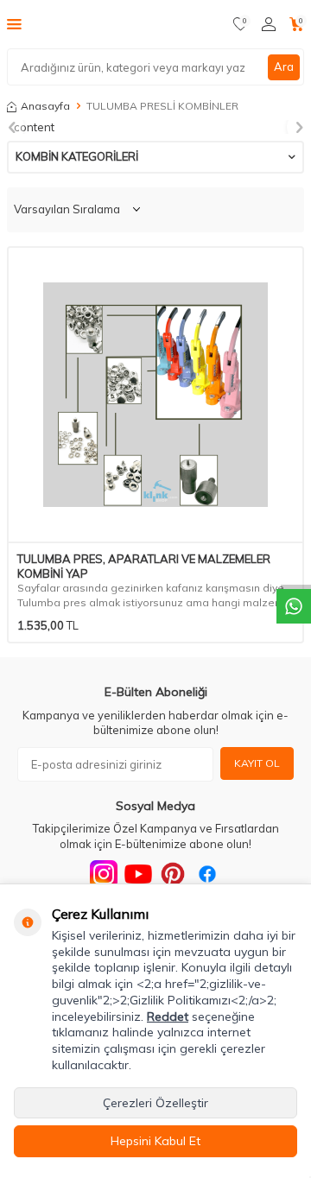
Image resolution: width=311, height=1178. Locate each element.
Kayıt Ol (257, 763)
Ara (284, 66)
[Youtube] (138, 874)
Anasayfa (45, 105)
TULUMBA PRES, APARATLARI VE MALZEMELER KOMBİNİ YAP (143, 566)
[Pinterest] (173, 874)
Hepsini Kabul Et (155, 1141)
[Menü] (14, 23)
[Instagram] (103, 874)
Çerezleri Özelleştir (155, 1103)
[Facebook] (207, 874)
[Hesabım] (269, 24)
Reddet (167, 1016)
